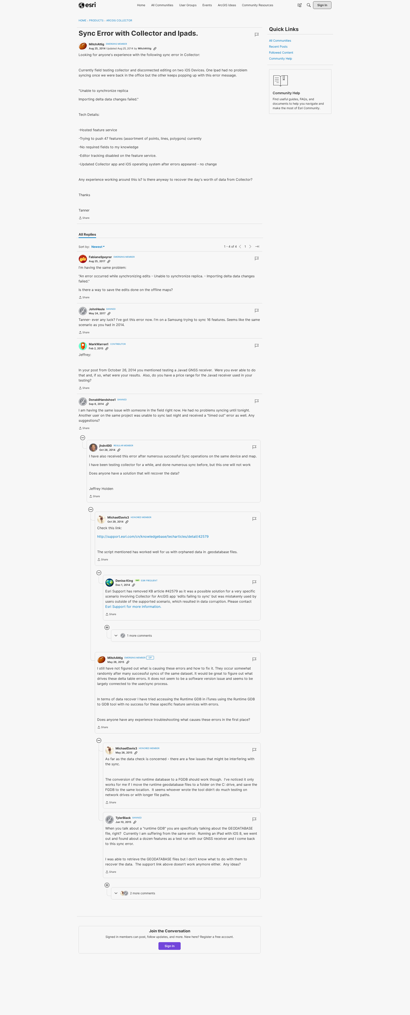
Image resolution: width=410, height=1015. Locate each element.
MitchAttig (96, 44)
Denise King (124, 580)
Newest (96, 247)
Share (84, 218)
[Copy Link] (154, 48)
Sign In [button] (170, 946)
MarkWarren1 (98, 344)
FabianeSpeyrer (100, 257)
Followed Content (281, 52)
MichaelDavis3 (118, 517)
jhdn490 (105, 445)
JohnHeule (97, 309)
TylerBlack (123, 818)
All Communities (280, 40)
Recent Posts (278, 46)
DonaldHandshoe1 (102, 399)
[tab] (87, 234)
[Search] (309, 5)
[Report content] (257, 34)
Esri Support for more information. (133, 606)
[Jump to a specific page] (257, 246)
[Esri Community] (88, 5)
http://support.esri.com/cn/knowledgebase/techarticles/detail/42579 (153, 536)
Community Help (280, 58)
